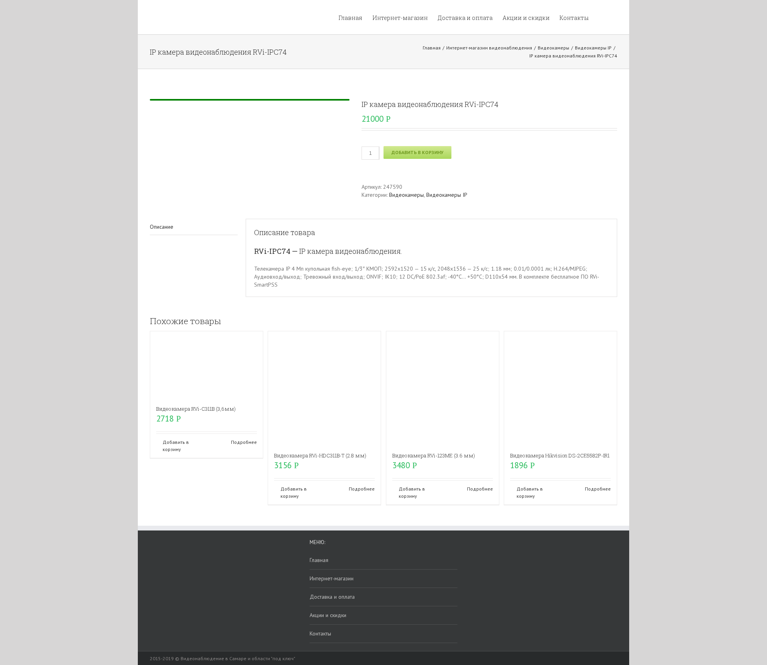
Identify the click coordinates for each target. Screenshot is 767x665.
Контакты (320, 633)
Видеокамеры (406, 194)
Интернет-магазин (332, 578)
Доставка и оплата (332, 596)
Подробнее (244, 442)
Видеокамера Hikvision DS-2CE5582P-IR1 (560, 455)
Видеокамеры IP (446, 194)
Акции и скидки (328, 615)
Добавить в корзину (417, 152)
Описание (161, 226)
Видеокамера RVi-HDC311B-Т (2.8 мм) (320, 455)
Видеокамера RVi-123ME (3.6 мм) (433, 455)
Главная (319, 560)
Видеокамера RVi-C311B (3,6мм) (196, 408)
